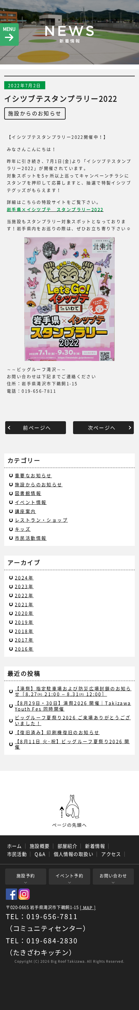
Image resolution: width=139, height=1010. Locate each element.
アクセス (111, 854)
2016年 (24, 649)
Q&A (40, 854)
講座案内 (25, 511)
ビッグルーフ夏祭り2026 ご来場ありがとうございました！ (73, 720)
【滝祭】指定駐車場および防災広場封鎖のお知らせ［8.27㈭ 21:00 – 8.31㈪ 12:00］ (73, 691)
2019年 (24, 622)
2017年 (24, 639)
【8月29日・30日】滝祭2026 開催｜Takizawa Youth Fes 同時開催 (73, 706)
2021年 (24, 604)
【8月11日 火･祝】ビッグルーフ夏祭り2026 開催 (72, 744)
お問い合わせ (113, 875)
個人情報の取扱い (74, 854)
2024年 (24, 577)
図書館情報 (28, 493)
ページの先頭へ (69, 811)
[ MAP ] (88, 907)
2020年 (24, 613)
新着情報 (95, 846)
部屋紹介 (68, 846)
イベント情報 (31, 502)
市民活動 (17, 854)
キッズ (23, 529)
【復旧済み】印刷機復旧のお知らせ (57, 732)
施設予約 (25, 875)
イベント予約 (69, 875)
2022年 (24, 595)
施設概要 (40, 846)
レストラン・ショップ (41, 520)
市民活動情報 (31, 538)
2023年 (24, 586)
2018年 (24, 631)
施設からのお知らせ (35, 113)
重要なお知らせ (33, 475)
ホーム (14, 846)
